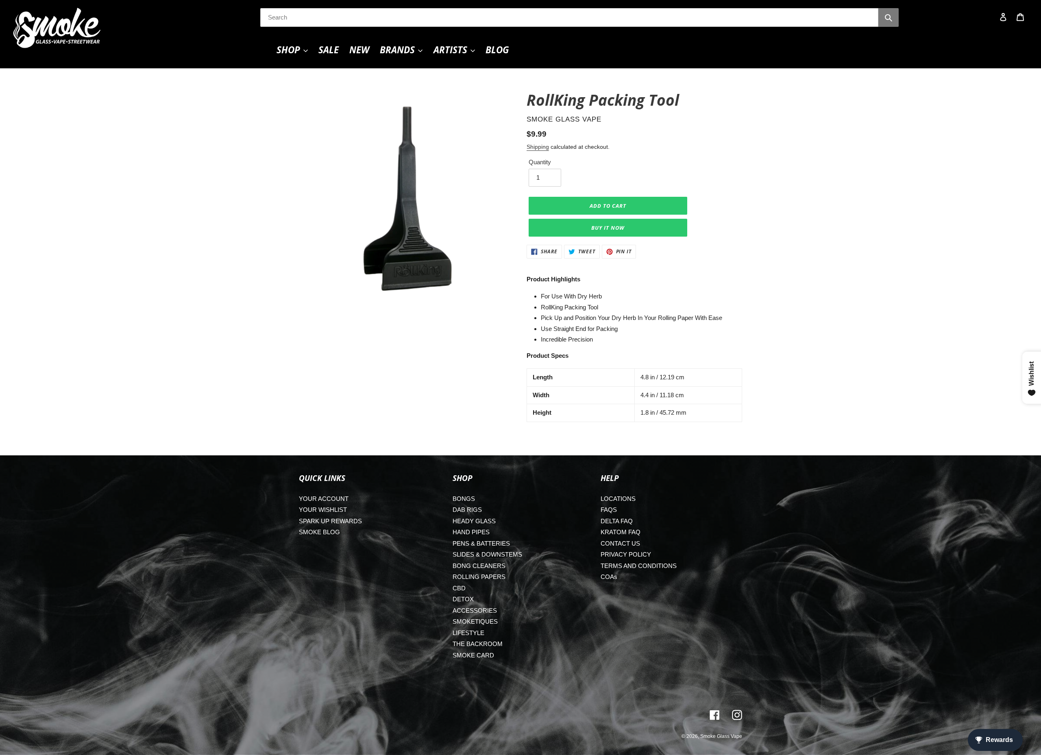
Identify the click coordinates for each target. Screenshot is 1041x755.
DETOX (463, 599)
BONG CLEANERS (479, 565)
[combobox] (569, 17)
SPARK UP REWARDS (330, 521)
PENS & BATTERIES (481, 543)
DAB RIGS (467, 509)
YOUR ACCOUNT (323, 498)
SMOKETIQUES (475, 621)
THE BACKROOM (478, 643)
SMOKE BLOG (319, 532)
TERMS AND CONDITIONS (639, 565)
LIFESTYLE (468, 632)
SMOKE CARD (473, 655)
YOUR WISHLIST (323, 509)
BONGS (464, 498)
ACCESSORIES (475, 610)
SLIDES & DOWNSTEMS (487, 554)
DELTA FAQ (617, 521)
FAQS (609, 509)
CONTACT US (620, 543)
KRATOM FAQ (620, 532)
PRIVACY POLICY (626, 554)
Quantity (540, 162)
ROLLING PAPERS (479, 576)
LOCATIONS (618, 498)
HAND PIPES (471, 532)
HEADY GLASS (474, 521)
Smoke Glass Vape (721, 736)
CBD (459, 588)
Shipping (538, 147)
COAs (609, 576)
